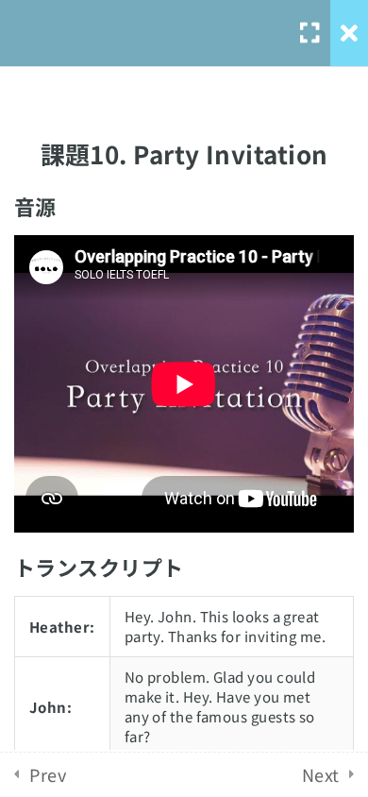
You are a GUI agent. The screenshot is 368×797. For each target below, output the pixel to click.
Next (321, 774)
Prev (47, 774)
